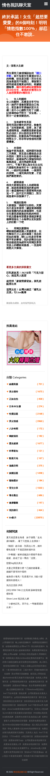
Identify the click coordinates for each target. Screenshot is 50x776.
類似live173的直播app (34, 752)
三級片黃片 (28, 670)
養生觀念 (26, 495)
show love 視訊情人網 (17, 598)
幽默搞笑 (26, 436)
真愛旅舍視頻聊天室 (31, 744)
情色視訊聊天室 (20, 772)
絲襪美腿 (26, 384)
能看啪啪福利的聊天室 (13, 638)
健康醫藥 (26, 502)
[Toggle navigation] (46, 4)
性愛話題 (26, 413)
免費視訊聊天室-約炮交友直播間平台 (25, 746)
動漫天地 (26, 458)
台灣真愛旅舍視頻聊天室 (35, 740)
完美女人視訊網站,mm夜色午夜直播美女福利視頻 (25, 711)
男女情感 (26, 421)
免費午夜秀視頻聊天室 (13, 752)
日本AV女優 (26, 406)
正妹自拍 (26, 399)
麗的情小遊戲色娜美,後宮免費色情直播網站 (25, 660)
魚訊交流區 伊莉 (14, 585)
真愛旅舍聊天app (15, 740)
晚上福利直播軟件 (23, 642)
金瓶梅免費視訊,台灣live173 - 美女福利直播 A (25, 646)
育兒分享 (26, 488)
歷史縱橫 (26, 443)
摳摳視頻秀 (22, 705)
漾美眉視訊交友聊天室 (12, 701)
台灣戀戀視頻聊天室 (18, 681)
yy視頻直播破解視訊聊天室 (25, 697)
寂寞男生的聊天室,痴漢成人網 (28, 717)
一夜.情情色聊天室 (14, 670)
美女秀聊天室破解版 (20, 674)
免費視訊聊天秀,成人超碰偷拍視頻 (25, 648)
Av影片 (26, 517)
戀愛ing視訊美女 (14, 563)
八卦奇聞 (26, 428)
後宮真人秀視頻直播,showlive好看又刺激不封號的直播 (24, 676)
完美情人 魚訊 (32, 732)
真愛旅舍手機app (19, 685)
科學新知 (26, 451)
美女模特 (26, 391)
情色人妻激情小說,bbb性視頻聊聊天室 (24, 728)
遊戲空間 (26, 465)
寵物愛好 (26, 480)
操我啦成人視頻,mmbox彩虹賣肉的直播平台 (25, 658)
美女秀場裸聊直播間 (37, 685)
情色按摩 (23, 693)
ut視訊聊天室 (27, 736)
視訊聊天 (26, 510)
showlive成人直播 (38, 748)
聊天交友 (43, 697)
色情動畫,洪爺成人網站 (34, 638)
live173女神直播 (10, 693)
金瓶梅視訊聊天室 (36, 681)
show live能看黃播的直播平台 (20, 709)
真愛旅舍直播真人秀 (12, 744)
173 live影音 (14, 736)
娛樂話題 (26, 473)
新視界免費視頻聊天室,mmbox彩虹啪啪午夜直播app (24, 723)
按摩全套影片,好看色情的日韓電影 (26, 719)
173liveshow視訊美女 (34, 689)
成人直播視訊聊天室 (15, 689)
